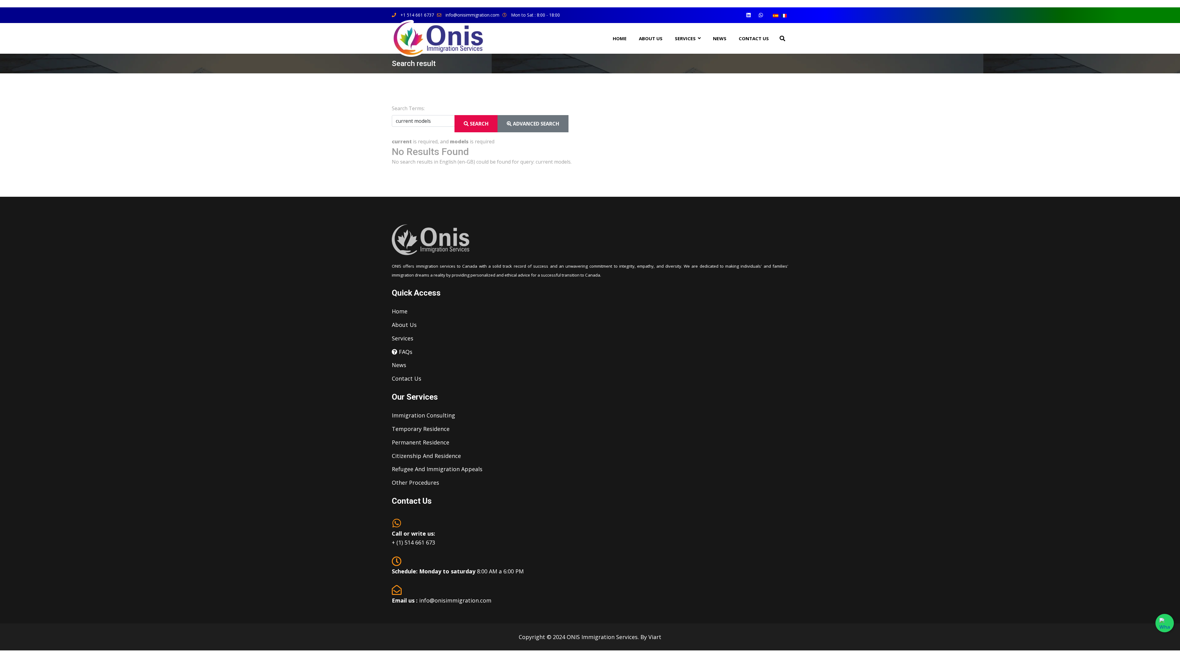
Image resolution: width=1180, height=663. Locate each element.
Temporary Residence (421, 428)
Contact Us (754, 38)
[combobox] (423, 121)
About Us (651, 38)
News (399, 365)
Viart (654, 637)
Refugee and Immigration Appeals (437, 469)
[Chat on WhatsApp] (1164, 623)
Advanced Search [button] (535, 123)
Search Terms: (408, 108)
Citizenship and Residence (426, 455)
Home (620, 38)
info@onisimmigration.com (472, 15)
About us (404, 324)
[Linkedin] (748, 15)
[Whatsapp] (760, 15)
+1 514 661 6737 (417, 15)
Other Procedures (415, 482)
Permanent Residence (420, 442)
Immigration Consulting (423, 415)
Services (402, 338)
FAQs (404, 351)
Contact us (406, 378)
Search (479, 123)
